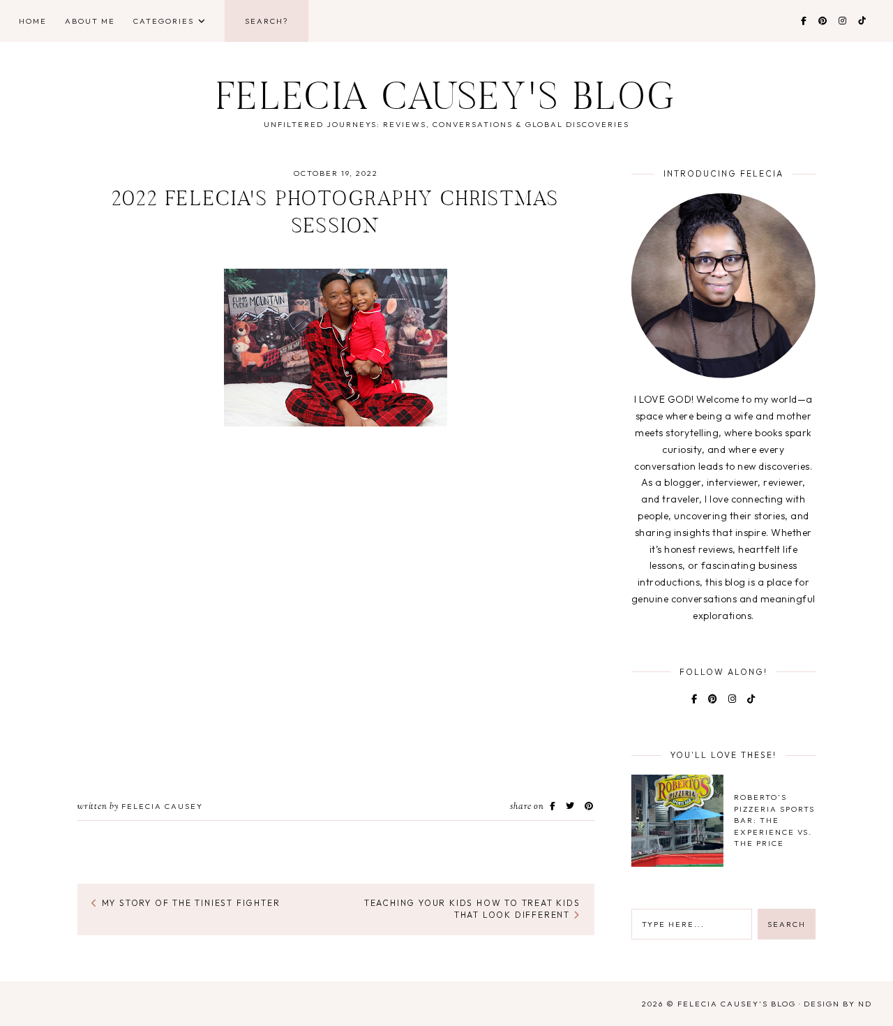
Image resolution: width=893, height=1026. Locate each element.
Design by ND (838, 1004)
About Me (90, 21)
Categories (163, 21)
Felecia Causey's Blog (446, 100)
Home (33, 21)
